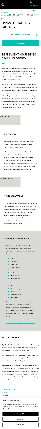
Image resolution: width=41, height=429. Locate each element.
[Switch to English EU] (35, 15)
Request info (20, 325)
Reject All (20, 424)
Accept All (20, 414)
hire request (20, 43)
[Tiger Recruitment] (2, 4)
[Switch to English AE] (14, 15)
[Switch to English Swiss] (28, 15)
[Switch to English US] (21, 15)
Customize (20, 419)
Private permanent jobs (20, 35)
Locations (5, 392)
